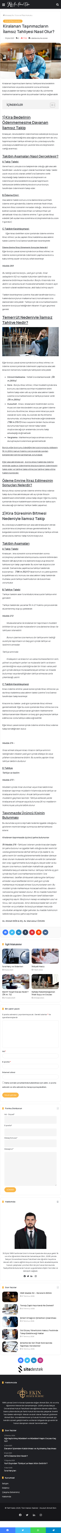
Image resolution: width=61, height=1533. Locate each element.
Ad (4, 1051)
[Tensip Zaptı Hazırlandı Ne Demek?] (10, 1309)
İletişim (5, 1483)
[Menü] (3, 5)
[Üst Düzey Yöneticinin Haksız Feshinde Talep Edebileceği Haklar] (10, 1334)
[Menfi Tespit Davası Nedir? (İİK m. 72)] (15, 981)
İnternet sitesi (8, 1072)
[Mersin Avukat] (18, 4)
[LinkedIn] (19, 932)
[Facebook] (5, 932)
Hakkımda (6, 1496)
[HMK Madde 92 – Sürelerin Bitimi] (10, 1297)
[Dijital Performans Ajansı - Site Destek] (30, 1369)
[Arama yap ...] (57, 5)
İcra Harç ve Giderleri (12, 966)
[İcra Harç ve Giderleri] (15, 956)
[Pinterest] (32, 932)
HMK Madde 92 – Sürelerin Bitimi (36, 1293)
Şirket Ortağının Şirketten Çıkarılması (38, 1318)
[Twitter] (12, 932)
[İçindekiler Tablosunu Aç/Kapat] (51, 105)
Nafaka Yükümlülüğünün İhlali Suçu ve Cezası (43, 993)
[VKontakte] (45, 932)
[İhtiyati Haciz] (45, 956)
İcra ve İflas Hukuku (23, 15)
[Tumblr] (25, 932)
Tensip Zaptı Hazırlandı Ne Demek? (37, 1305)
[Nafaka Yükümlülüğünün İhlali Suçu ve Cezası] (45, 981)
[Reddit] (39, 932)
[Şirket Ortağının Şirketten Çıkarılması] (10, 1322)
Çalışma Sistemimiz (11, 1492)
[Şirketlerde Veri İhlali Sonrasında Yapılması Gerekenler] (10, 1347)
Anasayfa (9, 15)
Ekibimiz (5, 1487)
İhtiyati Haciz (38, 966)
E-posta (6, 1062)
